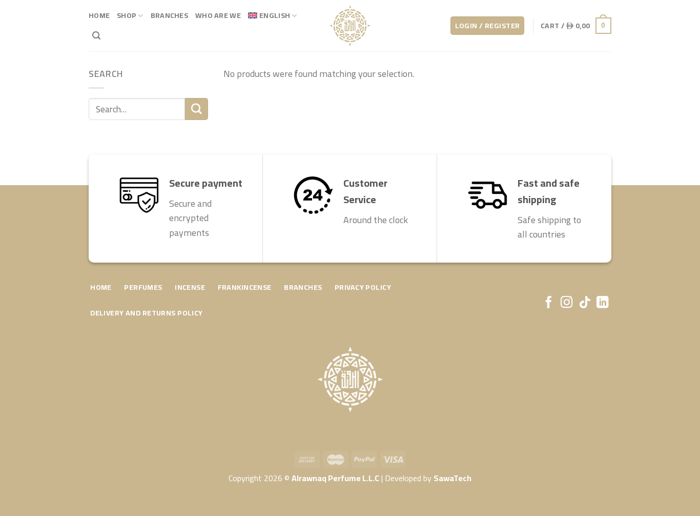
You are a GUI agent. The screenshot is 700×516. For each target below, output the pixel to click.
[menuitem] (272, 16)
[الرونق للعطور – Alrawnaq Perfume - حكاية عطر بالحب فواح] (350, 25)
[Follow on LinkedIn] (602, 303)
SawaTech (452, 478)
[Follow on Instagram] (566, 303)
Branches (169, 15)
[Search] (96, 36)
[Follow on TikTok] (584, 303)
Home (99, 15)
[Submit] (196, 109)
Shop (126, 15)
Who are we (218, 15)
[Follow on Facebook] (548, 303)
